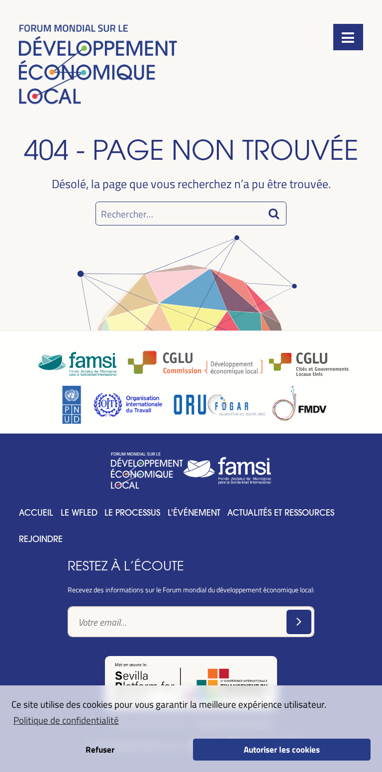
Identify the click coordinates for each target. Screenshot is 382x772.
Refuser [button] (100, 749)
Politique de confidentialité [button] (66, 719)
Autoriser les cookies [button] (282, 749)
